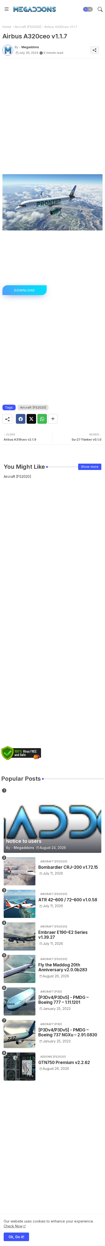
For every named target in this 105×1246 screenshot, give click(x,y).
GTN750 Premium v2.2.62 (64, 1062)
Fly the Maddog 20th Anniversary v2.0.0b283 (62, 967)
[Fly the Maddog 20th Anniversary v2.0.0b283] (19, 969)
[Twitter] (31, 419)
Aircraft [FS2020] (28, 27)
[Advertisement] (52, 115)
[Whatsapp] (42, 419)
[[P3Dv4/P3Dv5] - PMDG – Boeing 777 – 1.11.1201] (19, 1001)
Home (6, 27)
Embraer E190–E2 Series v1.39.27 (63, 935)
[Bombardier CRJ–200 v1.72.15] (19, 871)
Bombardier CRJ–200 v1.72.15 (68, 867)
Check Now (13, 1226)
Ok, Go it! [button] (16, 1237)
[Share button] (53, 419)
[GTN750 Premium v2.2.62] (19, 1066)
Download (24, 290)
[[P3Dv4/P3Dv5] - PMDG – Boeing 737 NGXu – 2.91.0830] (19, 1034)
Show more (89, 467)
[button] (88, 9)
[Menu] (6, 9)
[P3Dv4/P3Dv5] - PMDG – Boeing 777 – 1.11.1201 (63, 1000)
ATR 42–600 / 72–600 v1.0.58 (67, 899)
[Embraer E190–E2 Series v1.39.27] (19, 936)
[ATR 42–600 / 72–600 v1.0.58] (19, 904)
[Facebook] (20, 419)
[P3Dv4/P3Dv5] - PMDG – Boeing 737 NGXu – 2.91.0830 (67, 1032)
